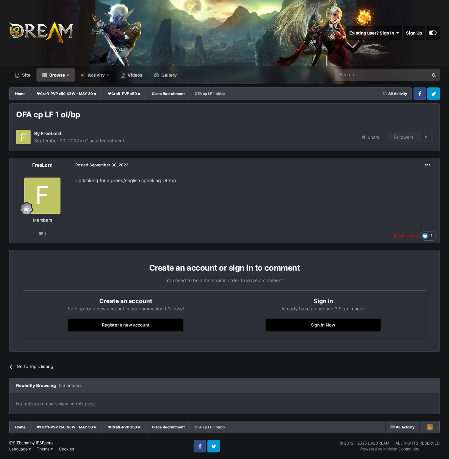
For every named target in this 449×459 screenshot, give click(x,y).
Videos (134, 75)
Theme (44, 449)
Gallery (168, 75)
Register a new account (126, 324)
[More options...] (427, 165)
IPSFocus (44, 442)
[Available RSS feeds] (429, 427)
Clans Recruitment (104, 140)
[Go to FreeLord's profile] (23, 137)
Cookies (66, 449)
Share (372, 137)
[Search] (434, 75)
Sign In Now (323, 324)
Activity (96, 75)
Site (26, 75)
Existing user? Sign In (372, 33)
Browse (56, 75)
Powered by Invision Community (389, 449)
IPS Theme (19, 442)
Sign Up (414, 33)
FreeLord (51, 133)
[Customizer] (433, 33)
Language (19, 449)
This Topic (409, 74)
